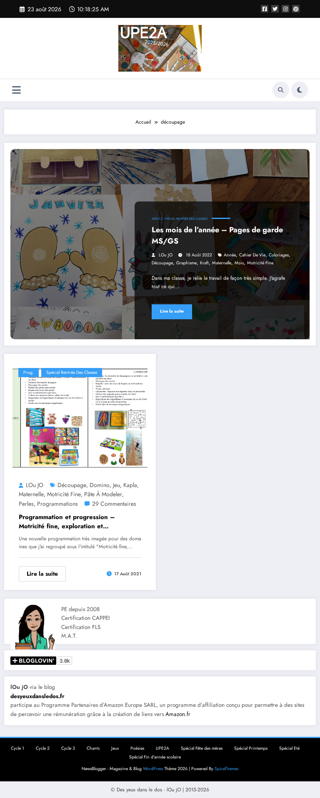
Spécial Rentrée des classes (186, 218)
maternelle (221, 263)
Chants (93, 748)
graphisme (186, 263)
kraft (204, 263)
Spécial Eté (289, 748)
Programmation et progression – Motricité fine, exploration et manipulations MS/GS (67, 521)
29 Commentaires (114, 504)
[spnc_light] (299, 90)
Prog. (28, 372)
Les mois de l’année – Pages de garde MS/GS (217, 235)
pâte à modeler (103, 494)
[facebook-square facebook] (264, 8)
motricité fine (260, 263)
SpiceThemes (226, 769)
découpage (162, 263)
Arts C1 (157, 218)
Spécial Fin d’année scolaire (155, 757)
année (230, 255)
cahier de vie (252, 255)
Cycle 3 (68, 748)
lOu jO (165, 255)
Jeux (115, 748)
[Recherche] (280, 90)
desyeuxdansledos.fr (37, 696)
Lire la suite (172, 311)
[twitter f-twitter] (275, 8)
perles (26, 504)
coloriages (279, 255)
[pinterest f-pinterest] (296, 8)
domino (100, 485)
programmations (57, 504)
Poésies (137, 748)
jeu (116, 485)
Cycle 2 (43, 748)
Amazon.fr (177, 714)
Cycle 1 (17, 748)
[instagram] (285, 8)
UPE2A (162, 748)
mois (239, 263)
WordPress (153, 769)
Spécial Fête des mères (201, 748)
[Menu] (16, 90)
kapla (130, 485)
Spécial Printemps (251, 748)
